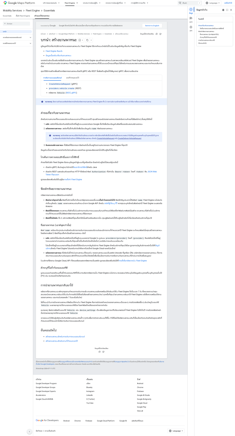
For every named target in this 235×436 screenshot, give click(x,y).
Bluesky (89, 387)
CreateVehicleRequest (105, 138)
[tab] (52, 78)
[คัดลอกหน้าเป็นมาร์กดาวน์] (87, 40)
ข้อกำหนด (39, 431)
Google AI (123, 421)
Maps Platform (26, 3)
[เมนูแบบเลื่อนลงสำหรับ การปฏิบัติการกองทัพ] (148, 3)
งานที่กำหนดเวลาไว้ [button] (72, 78)
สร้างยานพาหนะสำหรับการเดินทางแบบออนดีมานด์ (65, 336)
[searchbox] (16, 24)
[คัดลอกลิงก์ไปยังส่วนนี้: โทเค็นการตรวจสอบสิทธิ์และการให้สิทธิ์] (81, 157)
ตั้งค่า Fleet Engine (23, 16)
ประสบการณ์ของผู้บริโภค (114, 3)
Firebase (140, 391)
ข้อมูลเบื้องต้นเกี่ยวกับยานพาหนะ (58, 55)
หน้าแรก (43, 34)
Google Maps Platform (67, 34)
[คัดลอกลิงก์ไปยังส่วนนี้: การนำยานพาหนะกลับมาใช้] (75, 285)
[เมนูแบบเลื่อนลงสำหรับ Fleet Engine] (78, 3)
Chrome (140, 387)
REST (68, 93)
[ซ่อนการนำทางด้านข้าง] (29, 431)
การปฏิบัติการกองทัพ (138, 3)
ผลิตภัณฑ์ (52, 34)
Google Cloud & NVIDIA (44, 399)
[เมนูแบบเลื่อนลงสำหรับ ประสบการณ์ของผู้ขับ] (100, 3)
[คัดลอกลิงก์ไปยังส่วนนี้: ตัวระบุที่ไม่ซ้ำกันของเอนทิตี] (70, 267)
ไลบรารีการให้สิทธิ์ (80, 167)
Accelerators (41, 395)
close (231, 9)
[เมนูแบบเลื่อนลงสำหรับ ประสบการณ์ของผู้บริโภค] (126, 3)
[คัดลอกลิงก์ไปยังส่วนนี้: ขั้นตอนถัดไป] (59, 330)
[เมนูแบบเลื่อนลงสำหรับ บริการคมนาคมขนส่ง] (60, 3)
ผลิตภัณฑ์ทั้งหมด (137, 421)
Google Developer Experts (46, 391)
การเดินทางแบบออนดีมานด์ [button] (52, 78)
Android (140, 383)
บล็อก (88, 383)
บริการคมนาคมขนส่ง (50, 3)
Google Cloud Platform (106, 421)
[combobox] (190, 3)
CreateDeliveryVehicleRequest (129, 138)
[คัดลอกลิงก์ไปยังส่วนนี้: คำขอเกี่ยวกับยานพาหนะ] (72, 113)
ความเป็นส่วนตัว (50, 431)
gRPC (73, 93)
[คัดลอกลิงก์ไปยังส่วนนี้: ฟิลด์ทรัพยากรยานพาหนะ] (74, 189)
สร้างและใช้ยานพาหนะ (42, 16)
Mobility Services (12, 10)
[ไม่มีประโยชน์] (160, 34)
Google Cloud (142, 403)
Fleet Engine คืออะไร (54, 51)
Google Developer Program (46, 383)
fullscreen (227, 9)
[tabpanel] (101, 88)
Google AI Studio (143, 395)
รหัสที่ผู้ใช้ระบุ (109, 203)
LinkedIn (89, 395)
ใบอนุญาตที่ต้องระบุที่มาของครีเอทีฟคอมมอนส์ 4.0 (76, 362)
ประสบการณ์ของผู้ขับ (90, 3)
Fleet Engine (70, 3)
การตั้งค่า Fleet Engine (73, 179)
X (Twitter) (90, 399)
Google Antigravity (144, 399)
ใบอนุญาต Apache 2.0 (122, 362)
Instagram (90, 391)
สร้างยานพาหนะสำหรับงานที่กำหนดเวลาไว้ (62, 341)
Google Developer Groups (45, 387)
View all (140, 411)
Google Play (141, 407)
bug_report (223, 9)
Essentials (49, 10)
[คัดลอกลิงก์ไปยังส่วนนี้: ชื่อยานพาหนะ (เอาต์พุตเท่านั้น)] (73, 225)
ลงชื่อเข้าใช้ (228, 3)
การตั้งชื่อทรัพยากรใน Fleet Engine (133, 261)
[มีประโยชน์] (157, 34)
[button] (14, 37)
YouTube (89, 403)
